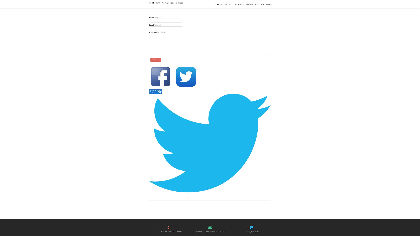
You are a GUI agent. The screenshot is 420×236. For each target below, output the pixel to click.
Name (155, 17)
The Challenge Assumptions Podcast (165, 3)
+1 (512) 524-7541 (251, 232)
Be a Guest (228, 4)
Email (155, 25)
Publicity (249, 4)
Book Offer (259, 4)
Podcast (219, 4)
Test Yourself (239, 4)
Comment (157, 32)
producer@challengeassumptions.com (210, 231)
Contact (269, 4)
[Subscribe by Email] (155, 91)
